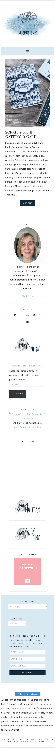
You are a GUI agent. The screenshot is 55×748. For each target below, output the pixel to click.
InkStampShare (27, 24)
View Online (20, 427)
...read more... (27, 296)
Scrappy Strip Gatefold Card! (21, 134)
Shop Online (34, 427)
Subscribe (17, 393)
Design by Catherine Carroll (34, 741)
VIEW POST (27, 203)
